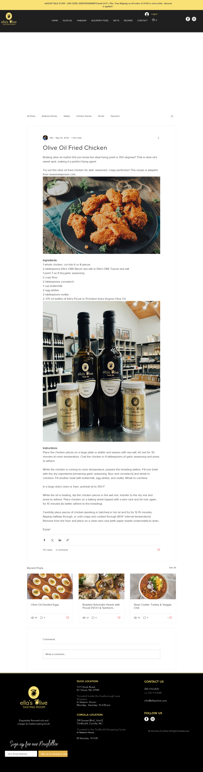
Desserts (115, 116)
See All (172, 567)
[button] (155, 19)
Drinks (101, 116)
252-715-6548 (154, 692)
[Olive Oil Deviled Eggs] (50, 586)
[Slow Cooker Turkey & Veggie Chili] (153, 586)
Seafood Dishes (49, 116)
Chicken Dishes (84, 116)
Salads (67, 116)
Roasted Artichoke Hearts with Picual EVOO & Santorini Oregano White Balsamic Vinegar (101, 606)
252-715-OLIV (151, 688)
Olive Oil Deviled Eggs (45, 604)
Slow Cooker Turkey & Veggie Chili (152, 606)
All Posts (31, 116)
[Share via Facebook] (44, 540)
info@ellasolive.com (155, 700)
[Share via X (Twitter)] (52, 540)
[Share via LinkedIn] (59, 540)
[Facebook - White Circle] (188, 19)
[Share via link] (67, 540)
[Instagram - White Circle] (194, 19)
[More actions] (158, 138)
